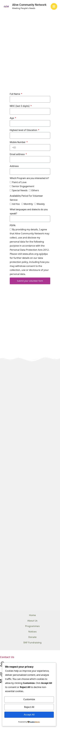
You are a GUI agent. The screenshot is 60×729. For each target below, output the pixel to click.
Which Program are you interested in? (29, 178)
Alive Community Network (29, 4)
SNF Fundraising (32, 642)
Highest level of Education (24, 130)
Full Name (15, 94)
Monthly (28, 203)
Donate (32, 637)
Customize (29, 699)
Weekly (41, 203)
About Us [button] (32, 620)
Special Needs (19, 190)
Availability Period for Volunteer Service (26, 197)
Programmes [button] (32, 626)
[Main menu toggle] (54, 6)
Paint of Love (19, 182)
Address (14, 166)
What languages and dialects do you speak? (29, 211)
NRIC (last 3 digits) (20, 106)
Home (32, 615)
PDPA (12, 225)
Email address (17, 154)
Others (35, 190)
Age (12, 118)
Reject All (29, 707)
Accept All (29, 714)
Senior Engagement (23, 186)
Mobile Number (18, 142)
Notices (32, 631)
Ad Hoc (16, 203)
